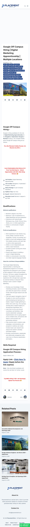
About (7, 522)
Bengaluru (12, 70)
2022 (8, 64)
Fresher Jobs (13, 72)
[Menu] (27, 6)
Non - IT (19, 76)
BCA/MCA (6, 70)
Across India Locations (9, 66)
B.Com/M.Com (19, 66)
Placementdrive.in (6, 499)
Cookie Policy (16, 524)
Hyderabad (17, 74)
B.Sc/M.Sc (6, 68)
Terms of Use (8, 524)
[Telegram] (21, 100)
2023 (12, 64)
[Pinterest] (13, 100)
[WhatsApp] (25, 100)
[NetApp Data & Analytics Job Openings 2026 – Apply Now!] (15, 466)
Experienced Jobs (20, 70)
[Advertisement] (15, 24)
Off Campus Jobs (18, 78)
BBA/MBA (20, 68)
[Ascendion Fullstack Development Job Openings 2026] (15, 419)
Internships (6, 76)
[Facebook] (5, 100)
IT (11, 76)
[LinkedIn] (17, 100)
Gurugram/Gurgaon (8, 74)
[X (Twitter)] (9, 100)
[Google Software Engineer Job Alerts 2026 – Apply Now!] (15, 442)
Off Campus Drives (8, 78)
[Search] (25, 6)
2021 (5, 64)
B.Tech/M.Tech (13, 68)
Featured (6, 72)
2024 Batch (16, 64)
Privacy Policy (13, 522)
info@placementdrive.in (15, 512)
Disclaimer (21, 522)
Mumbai (14, 76)
